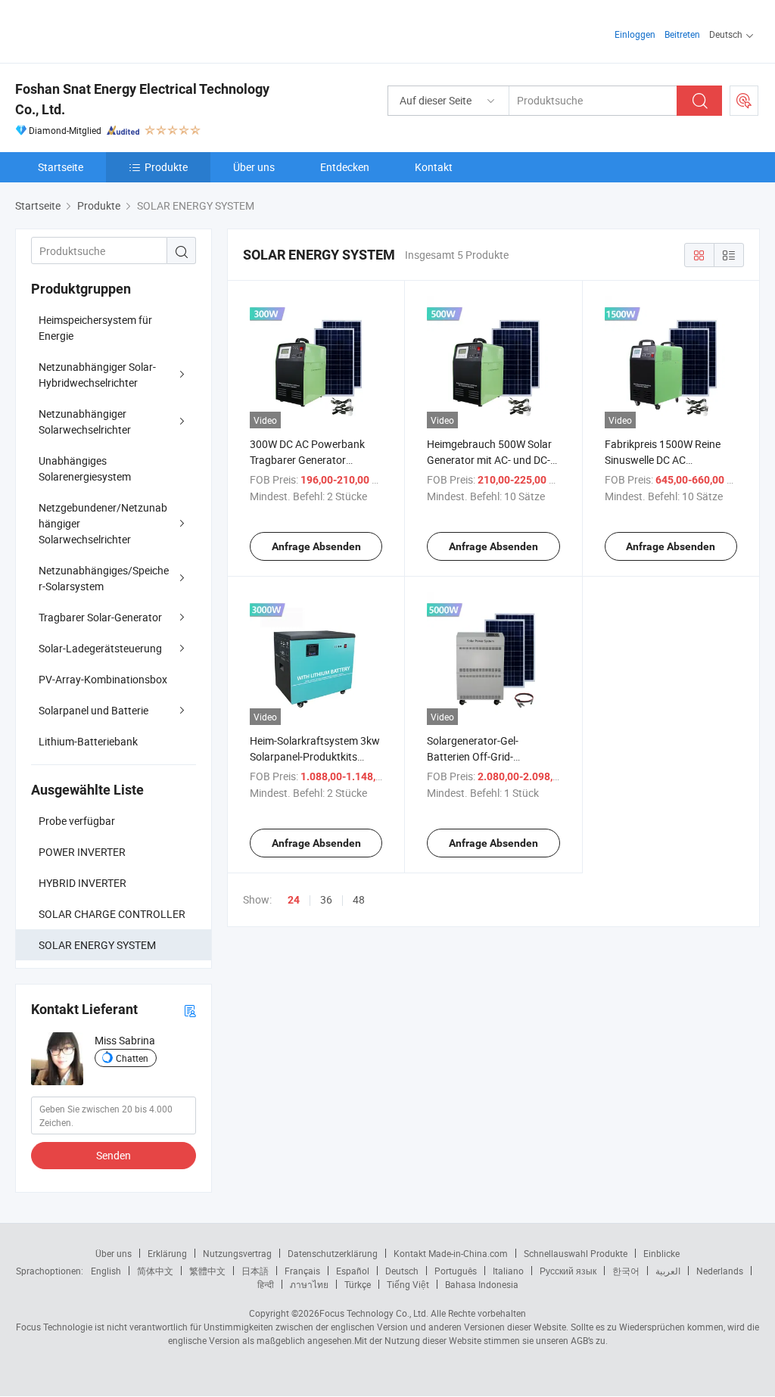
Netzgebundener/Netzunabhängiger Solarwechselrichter (103, 523)
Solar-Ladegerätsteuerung (100, 648)
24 (294, 900)
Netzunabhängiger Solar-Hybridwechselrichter (97, 374)
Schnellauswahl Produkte (575, 1253)
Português (455, 1271)
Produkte (166, 167)
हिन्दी (265, 1284)
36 (326, 899)
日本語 (255, 1271)
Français (302, 1271)
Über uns (254, 167)
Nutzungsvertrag (237, 1253)
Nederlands (719, 1271)
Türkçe (357, 1284)
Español (352, 1271)
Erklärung (167, 1253)
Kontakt (434, 167)
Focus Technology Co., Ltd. (373, 1313)
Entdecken (344, 167)
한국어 (626, 1271)
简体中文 (155, 1271)
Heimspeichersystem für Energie (95, 328)
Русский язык (568, 1271)
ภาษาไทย (309, 1284)
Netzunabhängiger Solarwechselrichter (85, 421)
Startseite (60, 167)
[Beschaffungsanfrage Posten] (744, 101)
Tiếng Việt (408, 1284)
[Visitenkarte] (190, 1010)
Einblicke (661, 1253)
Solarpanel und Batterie (93, 710)
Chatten (132, 1058)
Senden (113, 1155)
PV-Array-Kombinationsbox (103, 679)
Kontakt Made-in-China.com (451, 1253)
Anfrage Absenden (316, 546)
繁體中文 (207, 1271)
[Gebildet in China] (112, 30)
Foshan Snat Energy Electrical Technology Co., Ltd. (142, 99)
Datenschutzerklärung (333, 1253)
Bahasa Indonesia (481, 1284)
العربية (667, 1271)
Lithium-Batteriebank (88, 741)
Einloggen (635, 34)
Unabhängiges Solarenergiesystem (85, 468)
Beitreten (682, 34)
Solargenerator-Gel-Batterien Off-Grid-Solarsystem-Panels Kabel (488, 756)
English (106, 1271)
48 (359, 899)
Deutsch (402, 1271)
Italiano (508, 1271)
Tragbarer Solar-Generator (100, 617)
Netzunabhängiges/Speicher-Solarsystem (104, 578)
